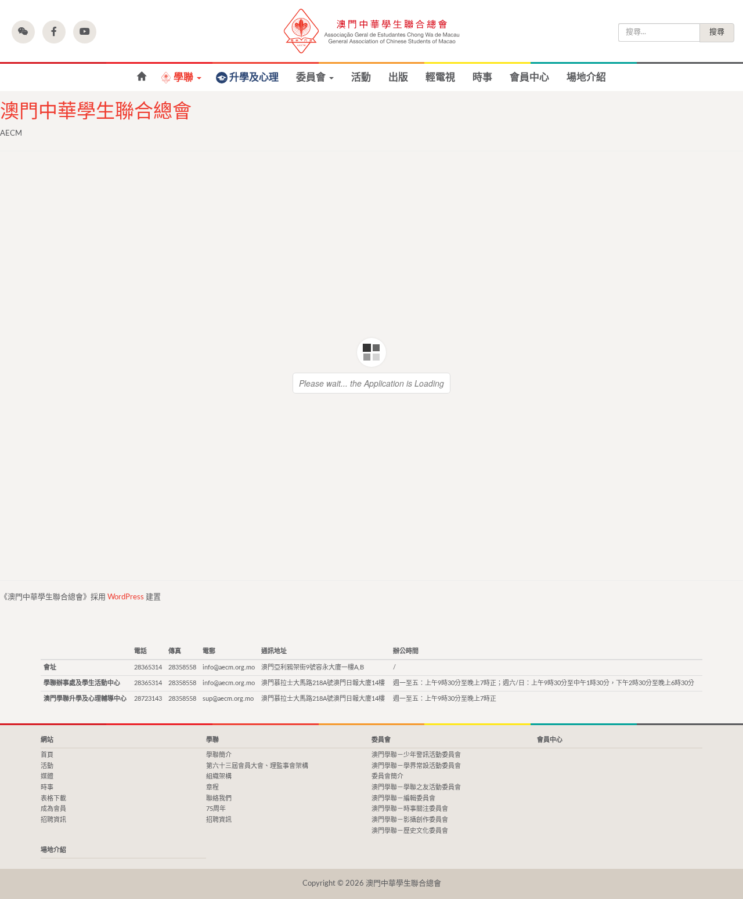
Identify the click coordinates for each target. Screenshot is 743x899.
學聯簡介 (219, 755)
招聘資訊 (53, 820)
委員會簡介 (387, 776)
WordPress (125, 597)
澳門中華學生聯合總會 (371, 31)
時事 (482, 77)
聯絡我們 (219, 798)
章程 (212, 787)
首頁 (47, 755)
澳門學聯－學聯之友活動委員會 (416, 787)
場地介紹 (586, 77)
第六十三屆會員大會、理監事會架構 (257, 766)
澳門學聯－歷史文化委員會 (410, 831)
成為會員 (53, 809)
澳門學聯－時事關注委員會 (410, 809)
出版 (398, 77)
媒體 (47, 776)
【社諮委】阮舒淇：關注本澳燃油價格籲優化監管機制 (141, 77)
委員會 (312, 77)
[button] (23, 31)
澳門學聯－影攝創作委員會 (410, 820)
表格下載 (53, 798)
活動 (361, 77)
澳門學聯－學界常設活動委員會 (416, 766)
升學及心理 (254, 77)
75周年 (216, 809)
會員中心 (529, 77)
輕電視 (440, 77)
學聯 (185, 77)
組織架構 (219, 776)
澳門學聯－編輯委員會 (403, 798)
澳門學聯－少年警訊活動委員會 (416, 755)
